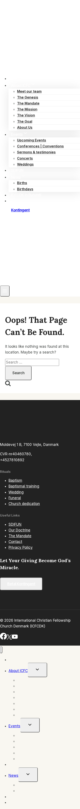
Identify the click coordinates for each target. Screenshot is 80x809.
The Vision (26, 115)
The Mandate (28, 103)
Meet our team (29, 91)
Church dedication (24, 504)
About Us (24, 127)
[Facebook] (3, 638)
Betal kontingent (21, 584)
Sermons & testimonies (36, 152)
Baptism (15, 480)
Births (22, 183)
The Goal (24, 121)
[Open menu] (5, 291)
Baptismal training (24, 486)
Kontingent (20, 210)
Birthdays (25, 189)
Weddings (25, 164)
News (13, 775)
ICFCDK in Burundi (26, 195)
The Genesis (27, 97)
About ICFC (18, 671)
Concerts (25, 158)
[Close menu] (1, 649)
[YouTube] (15, 638)
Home (16, 78)
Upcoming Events (31, 140)
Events (14, 726)
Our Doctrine (19, 530)
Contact (18, 201)
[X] (9, 638)
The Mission (27, 109)
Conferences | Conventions (40, 146)
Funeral (15, 498)
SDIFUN (17, 170)
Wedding (16, 492)
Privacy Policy (21, 547)
